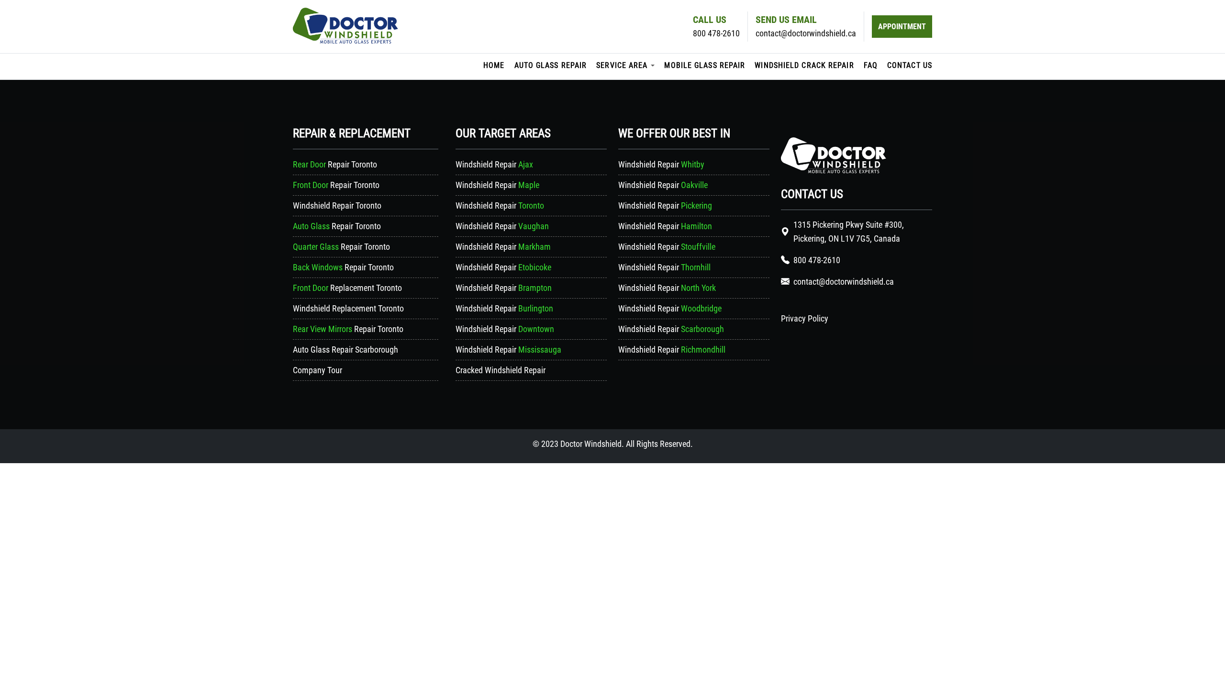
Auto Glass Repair (550, 65)
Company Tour (317, 370)
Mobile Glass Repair (704, 65)
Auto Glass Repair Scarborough (345, 349)
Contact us (909, 65)
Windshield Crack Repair (804, 65)
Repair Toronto (335, 164)
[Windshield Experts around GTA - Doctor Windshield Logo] (833, 170)
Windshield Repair (494, 164)
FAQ (871, 65)
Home (493, 65)
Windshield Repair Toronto (337, 205)
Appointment (902, 26)
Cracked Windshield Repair (501, 370)
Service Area (621, 65)
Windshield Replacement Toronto (348, 308)
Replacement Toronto (347, 288)
